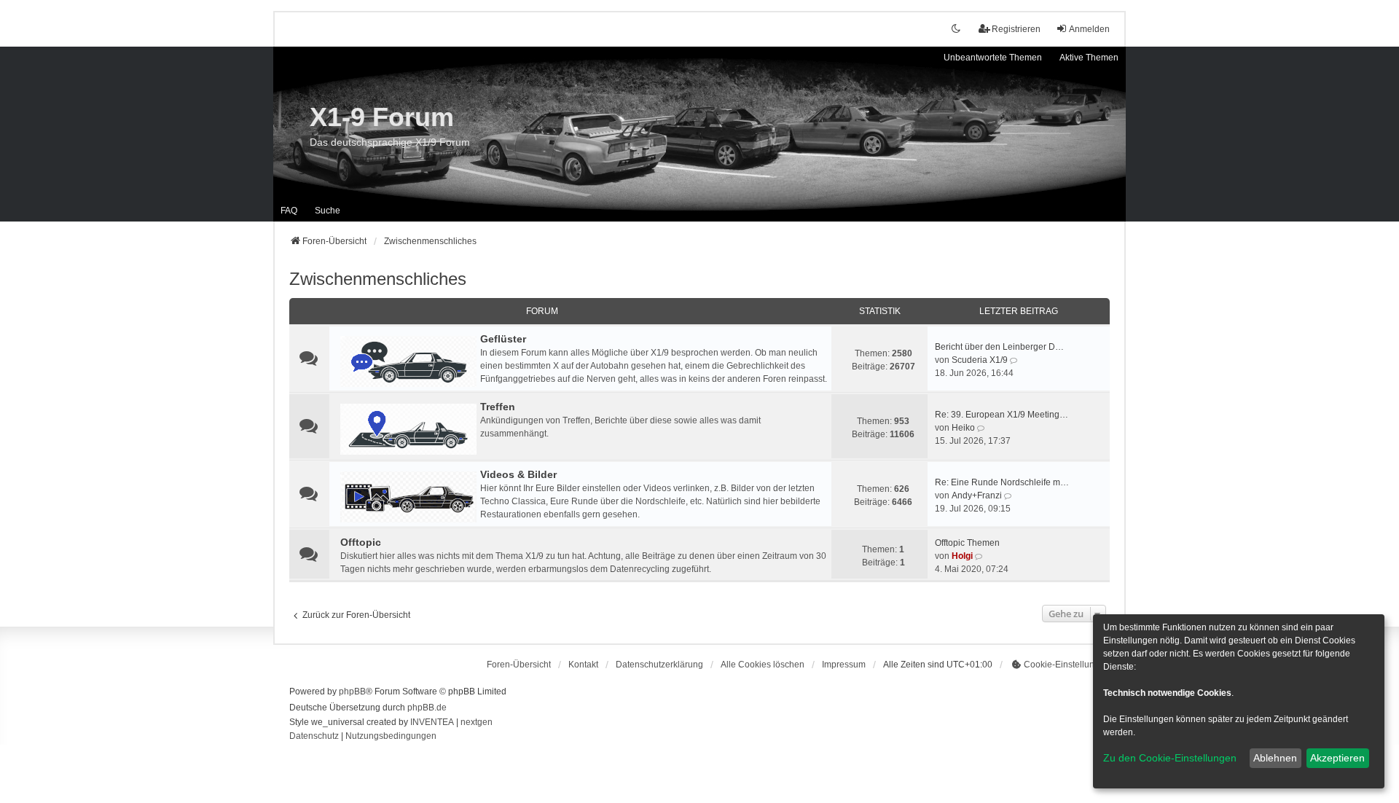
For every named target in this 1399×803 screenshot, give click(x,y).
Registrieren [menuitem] (1016, 29)
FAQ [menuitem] (289, 210)
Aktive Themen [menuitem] (1088, 57)
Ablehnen (1275, 758)
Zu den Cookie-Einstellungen (1170, 758)
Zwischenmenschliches (377, 279)
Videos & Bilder (518, 474)
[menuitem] (659, 664)
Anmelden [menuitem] (1089, 29)
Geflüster (503, 339)
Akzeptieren (1337, 758)
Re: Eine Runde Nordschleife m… (1002, 482)
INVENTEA (432, 722)
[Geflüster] (408, 361)
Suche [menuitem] (327, 210)
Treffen (497, 406)
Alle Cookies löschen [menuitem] (762, 664)
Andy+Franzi (977, 495)
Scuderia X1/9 (980, 360)
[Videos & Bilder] (408, 496)
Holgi (962, 556)
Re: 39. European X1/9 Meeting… (1001, 415)
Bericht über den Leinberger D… (999, 347)
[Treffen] (408, 429)
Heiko (963, 428)
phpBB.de (427, 707)
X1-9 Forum (382, 117)
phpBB (352, 691)
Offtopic (360, 542)
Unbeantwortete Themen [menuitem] (993, 57)
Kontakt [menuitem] (583, 664)
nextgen (477, 722)
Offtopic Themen (967, 543)
